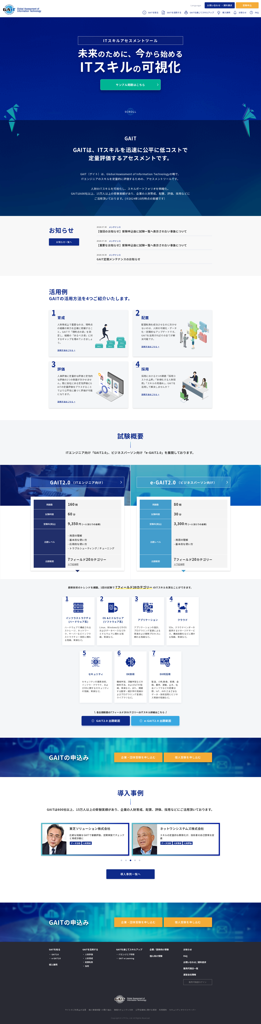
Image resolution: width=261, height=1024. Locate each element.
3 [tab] (130, 860)
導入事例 (226, 12)
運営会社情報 (189, 974)
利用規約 (163, 1009)
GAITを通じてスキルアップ (202, 12)
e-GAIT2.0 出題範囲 (157, 721)
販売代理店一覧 (190, 968)
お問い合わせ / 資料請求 (194, 962)
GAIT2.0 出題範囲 (108, 721)
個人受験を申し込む (188, 757)
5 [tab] (139, 860)
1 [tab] (121, 860)
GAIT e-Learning (126, 958)
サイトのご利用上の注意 (75, 1009)
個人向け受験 (156, 955)
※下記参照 (73, 564)
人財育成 (89, 958)
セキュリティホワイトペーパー (182, 1009)
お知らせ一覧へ (64, 241)
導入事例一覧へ (130, 874)
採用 (87, 966)
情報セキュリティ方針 (123, 1009)
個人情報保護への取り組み (100, 1009)
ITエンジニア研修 (126, 954)
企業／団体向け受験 (159, 949)
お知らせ (242, 12)
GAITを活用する (174, 12)
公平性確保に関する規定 (146, 1009)
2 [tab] (126, 860)
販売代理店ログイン (197, 982)
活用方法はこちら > (66, 350)
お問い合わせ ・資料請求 (219, 5)
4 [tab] (135, 860)
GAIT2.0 (77, 482)
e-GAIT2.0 (183, 482)
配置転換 (89, 962)
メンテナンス (115, 227)
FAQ (257, 12)
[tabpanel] (85, 839)
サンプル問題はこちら (130, 85)
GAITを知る (153, 12)
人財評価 (89, 954)
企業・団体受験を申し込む (138, 757)
